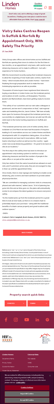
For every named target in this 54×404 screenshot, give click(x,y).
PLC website (31, 359)
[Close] (50, 375)
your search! (40, 20)
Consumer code (33, 367)
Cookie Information (8, 367)
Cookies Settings (27, 388)
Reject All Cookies (26, 394)
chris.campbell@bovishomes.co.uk (16, 220)
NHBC (30, 363)
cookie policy (20, 383)
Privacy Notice (6, 363)
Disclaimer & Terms (8, 359)
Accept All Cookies (27, 400)
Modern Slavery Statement (10, 371)
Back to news (27, 233)
